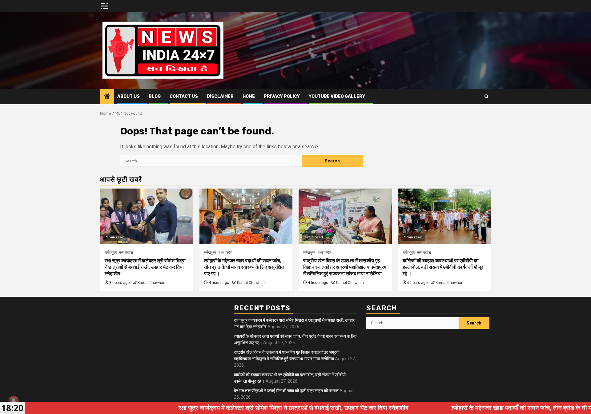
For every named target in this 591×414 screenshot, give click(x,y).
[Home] (107, 97)
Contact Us (184, 96)
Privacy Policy (282, 96)
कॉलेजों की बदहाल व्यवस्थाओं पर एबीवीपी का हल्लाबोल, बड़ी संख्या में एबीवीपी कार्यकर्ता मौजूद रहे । (443, 267)
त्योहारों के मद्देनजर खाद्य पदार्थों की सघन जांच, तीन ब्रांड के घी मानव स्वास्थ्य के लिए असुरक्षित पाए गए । (244, 267)
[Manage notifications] (13, 400)
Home (249, 96)
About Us (128, 96)
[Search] (486, 96)
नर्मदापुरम (111, 252)
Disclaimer (220, 96)
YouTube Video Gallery (337, 96)
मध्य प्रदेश (126, 252)
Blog (155, 96)
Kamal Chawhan (151, 283)
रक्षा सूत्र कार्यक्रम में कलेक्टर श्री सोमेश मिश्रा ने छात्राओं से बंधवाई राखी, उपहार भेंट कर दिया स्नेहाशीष (145, 267)
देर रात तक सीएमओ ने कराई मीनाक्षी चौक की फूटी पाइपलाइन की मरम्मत (286, 390)
